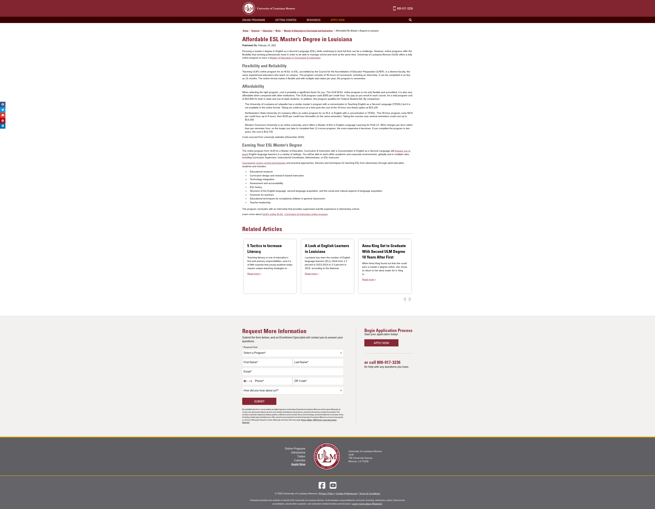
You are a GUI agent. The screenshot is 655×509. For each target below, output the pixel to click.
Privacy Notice (306, 420)
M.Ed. (278, 30)
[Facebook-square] (322, 485)
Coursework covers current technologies (264, 163)
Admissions (298, 452)
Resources (314, 20)
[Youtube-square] (333, 485)
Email (248, 371)
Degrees (255, 30)
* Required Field (249, 347)
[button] (410, 19)
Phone (259, 380)
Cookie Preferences (346, 493)
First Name (251, 362)
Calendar (299, 460)
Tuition (301, 456)
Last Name (301, 362)
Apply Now (338, 20)
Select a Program (255, 352)
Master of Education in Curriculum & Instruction (295, 57)
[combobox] (293, 353)
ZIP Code (300, 380)
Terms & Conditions (369, 493)
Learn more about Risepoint (367, 503)
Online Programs (295, 448)
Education (267, 30)
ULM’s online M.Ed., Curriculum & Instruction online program (295, 214)
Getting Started (285, 20)
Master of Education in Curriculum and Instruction (308, 30)
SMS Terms (317, 420)
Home (245, 30)
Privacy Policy (326, 493)
